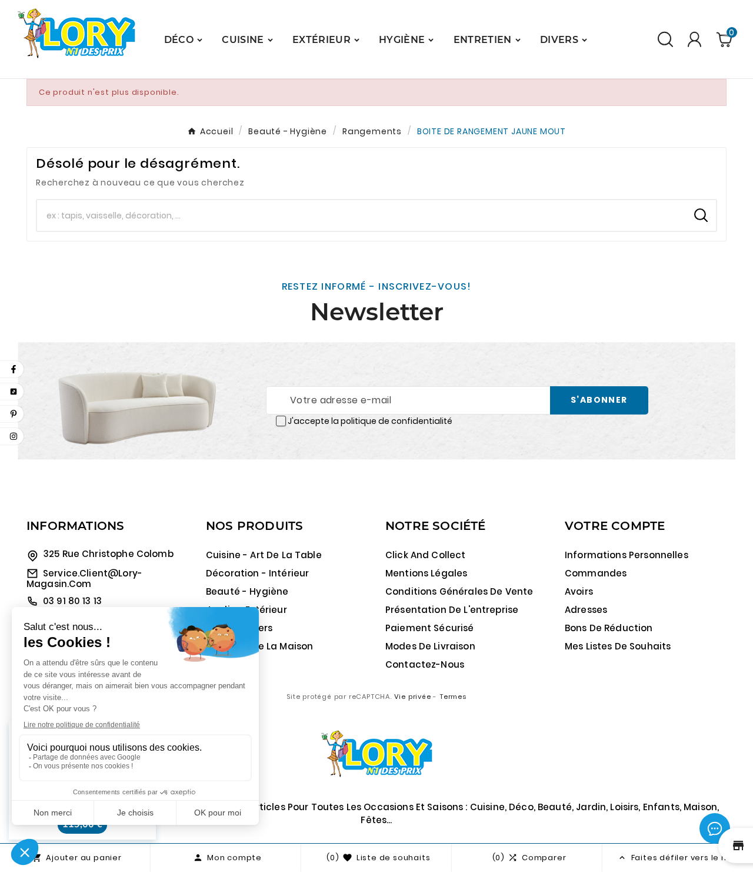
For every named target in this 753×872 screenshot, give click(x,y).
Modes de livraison (430, 646)
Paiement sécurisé (429, 628)
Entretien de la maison (259, 646)
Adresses (586, 610)
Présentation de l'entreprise (451, 610)
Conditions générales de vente (459, 591)
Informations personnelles (626, 555)
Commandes (596, 573)
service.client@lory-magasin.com (84, 579)
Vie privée (412, 696)
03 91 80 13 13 (72, 601)
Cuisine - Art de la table (264, 555)
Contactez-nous (424, 664)
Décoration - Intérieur (257, 573)
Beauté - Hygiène (247, 591)
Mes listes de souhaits (618, 646)
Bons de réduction (609, 628)
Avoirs (579, 591)
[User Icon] (694, 39)
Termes (453, 696)
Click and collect (425, 555)
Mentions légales (426, 573)
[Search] (701, 215)
